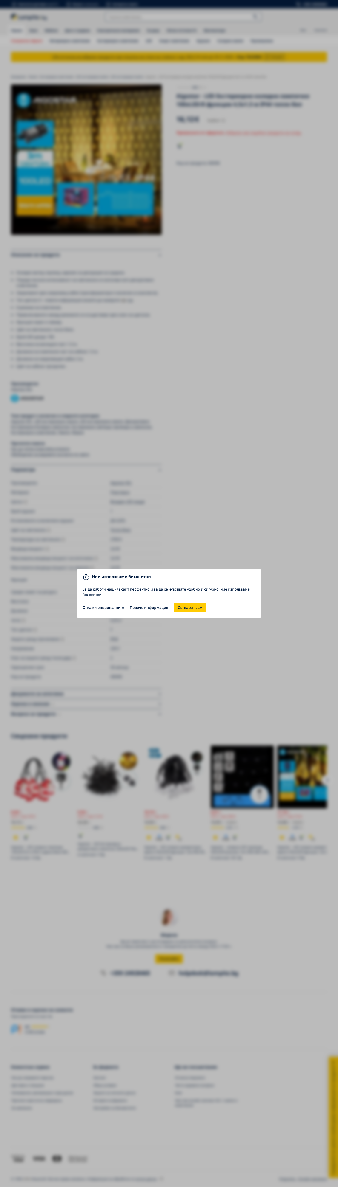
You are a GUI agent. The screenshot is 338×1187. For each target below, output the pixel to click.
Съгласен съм (190, 607)
